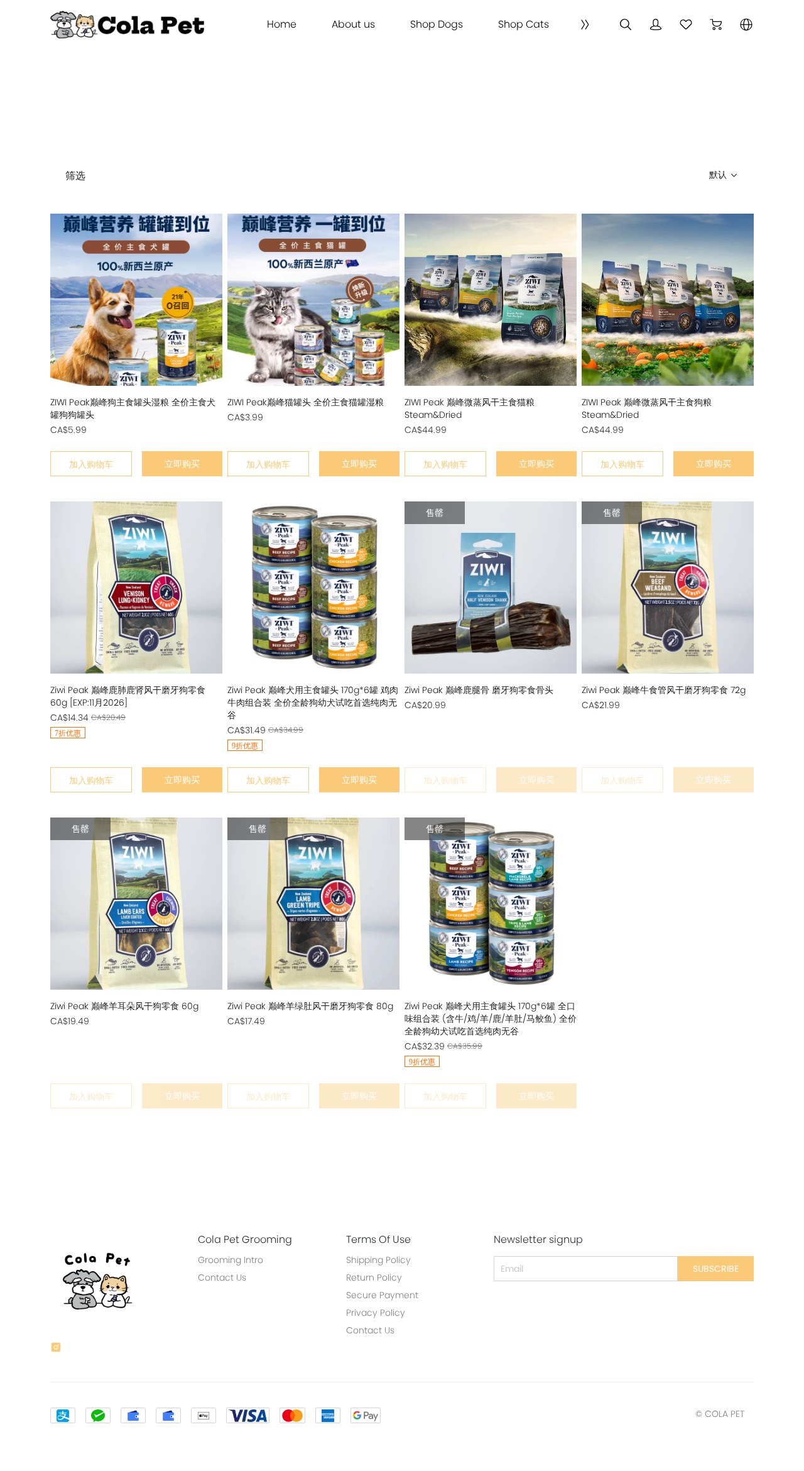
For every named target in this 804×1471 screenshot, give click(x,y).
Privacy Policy (375, 1312)
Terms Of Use (378, 1239)
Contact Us (222, 1277)
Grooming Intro (230, 1260)
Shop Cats (523, 24)
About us (353, 24)
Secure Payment (382, 1295)
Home (281, 24)
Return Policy (374, 1277)
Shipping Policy (378, 1260)
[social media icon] (56, 1349)
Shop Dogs (436, 24)
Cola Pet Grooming (245, 1239)
